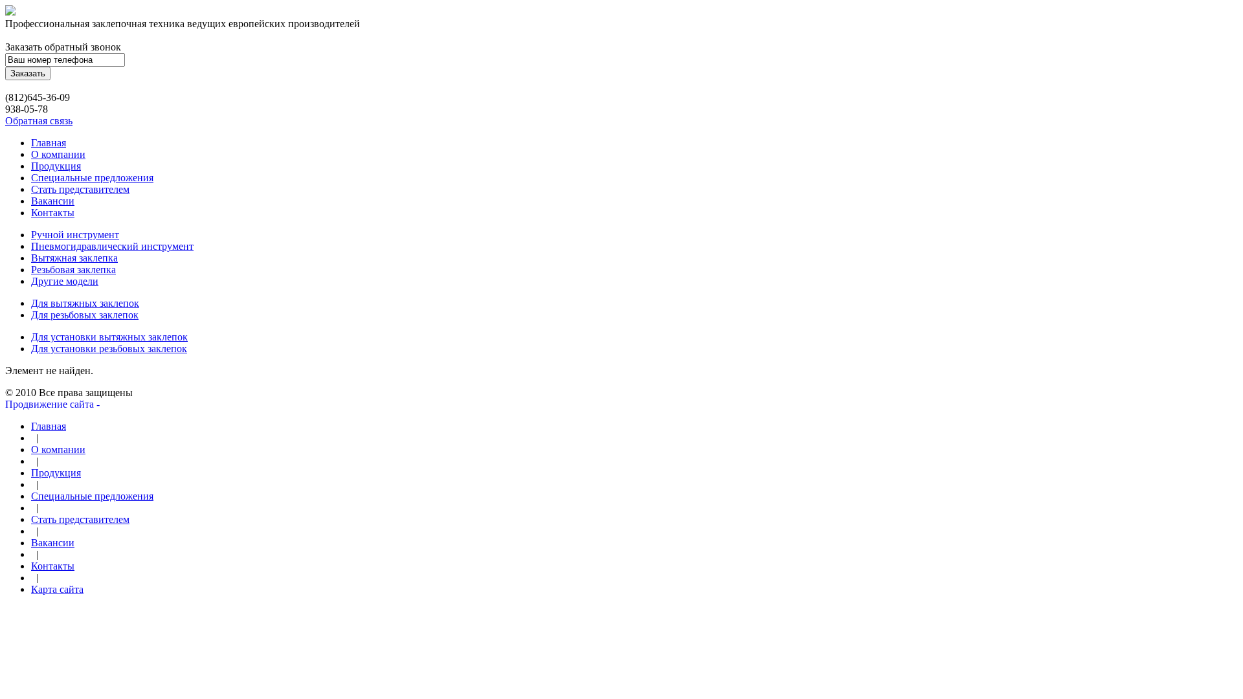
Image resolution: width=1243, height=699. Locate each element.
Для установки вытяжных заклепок (109, 336)
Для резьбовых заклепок (85, 314)
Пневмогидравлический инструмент (112, 246)
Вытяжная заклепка (74, 257)
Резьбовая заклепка (73, 269)
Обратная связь (39, 120)
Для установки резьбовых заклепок (109, 348)
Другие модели (64, 281)
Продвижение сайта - (53, 404)
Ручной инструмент (75, 234)
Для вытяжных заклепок (85, 303)
